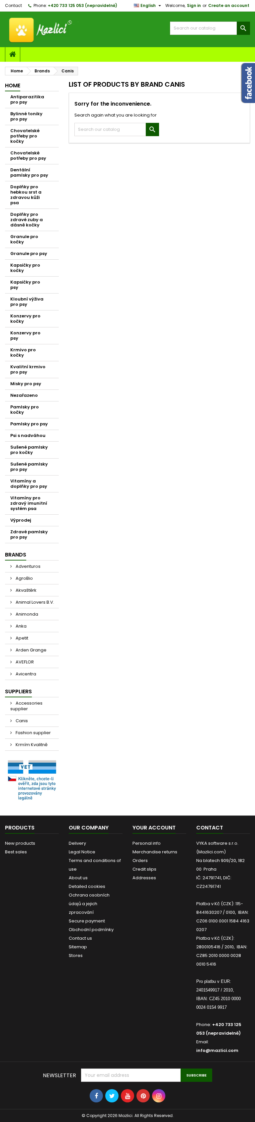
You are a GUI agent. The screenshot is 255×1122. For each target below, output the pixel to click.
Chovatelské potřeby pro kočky (25, 136)
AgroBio (24, 578)
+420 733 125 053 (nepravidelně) (82, 5)
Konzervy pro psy (25, 335)
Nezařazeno (24, 395)
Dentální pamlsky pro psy (29, 172)
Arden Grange (30, 650)
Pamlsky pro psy (29, 424)
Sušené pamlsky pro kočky (29, 450)
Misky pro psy (25, 384)
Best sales (16, 852)
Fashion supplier (33, 733)
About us (78, 878)
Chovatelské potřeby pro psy (28, 155)
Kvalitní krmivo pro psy (27, 369)
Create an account (228, 5)
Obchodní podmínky (91, 929)
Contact (13, 5)
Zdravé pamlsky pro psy (29, 534)
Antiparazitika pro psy (27, 99)
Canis (21, 721)
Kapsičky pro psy (25, 285)
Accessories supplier (26, 706)
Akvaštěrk (26, 590)
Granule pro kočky (24, 239)
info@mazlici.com (217, 1050)
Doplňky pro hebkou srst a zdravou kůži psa (26, 195)
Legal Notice (82, 852)
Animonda (26, 614)
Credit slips (144, 869)
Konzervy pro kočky (25, 318)
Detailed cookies (87, 886)
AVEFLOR (24, 662)
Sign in (194, 5)
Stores (76, 955)
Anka (21, 626)
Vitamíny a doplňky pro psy (28, 483)
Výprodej (20, 520)
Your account (154, 827)
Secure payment (87, 921)
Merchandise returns (154, 852)
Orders (140, 860)
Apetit (21, 638)
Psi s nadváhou (27, 435)
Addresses (144, 878)
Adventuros (28, 566)
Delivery (77, 843)
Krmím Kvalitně (31, 744)
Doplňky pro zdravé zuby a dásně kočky (26, 219)
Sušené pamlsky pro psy (29, 467)
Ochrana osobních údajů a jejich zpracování (89, 903)
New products (20, 843)
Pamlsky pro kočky (24, 409)
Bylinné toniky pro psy (26, 116)
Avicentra (25, 674)
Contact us (80, 938)
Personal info (146, 843)
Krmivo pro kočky (23, 352)
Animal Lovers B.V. (34, 602)
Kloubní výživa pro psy (26, 301)
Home (12, 85)
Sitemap (78, 947)
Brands (15, 555)
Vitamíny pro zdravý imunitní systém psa (28, 503)
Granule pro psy (28, 253)
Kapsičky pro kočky (25, 268)
